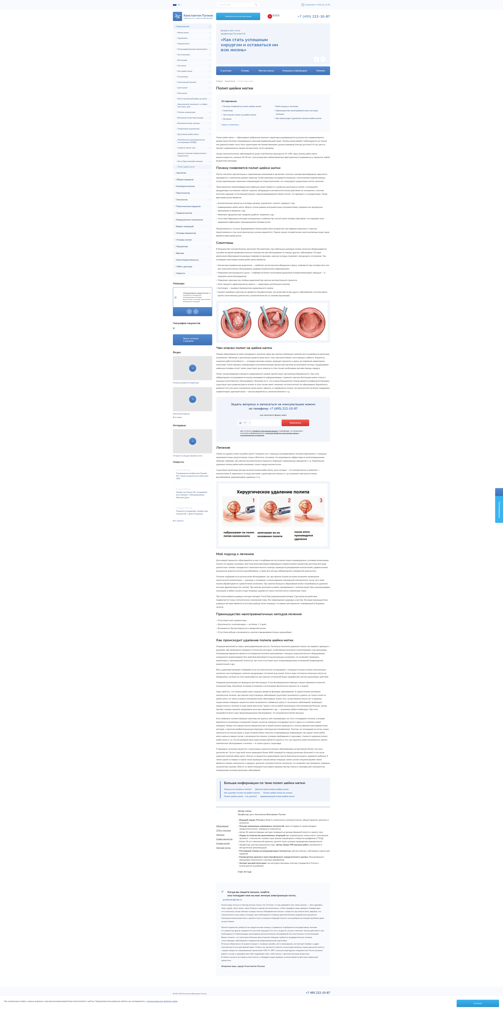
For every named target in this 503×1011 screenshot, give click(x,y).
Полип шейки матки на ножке (277, 793)
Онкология (181, 199)
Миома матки (183, 32)
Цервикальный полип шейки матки (277, 796)
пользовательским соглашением (252, 435)
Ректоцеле (182, 93)
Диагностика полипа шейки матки (272, 789)
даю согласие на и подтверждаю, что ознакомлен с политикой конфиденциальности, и (271, 433)
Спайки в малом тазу (186, 148)
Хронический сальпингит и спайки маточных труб (192, 105)
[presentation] (189, 311)
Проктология (183, 193)
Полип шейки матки (186, 167)
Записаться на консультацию (238, 16)
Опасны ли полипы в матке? (238, 789)
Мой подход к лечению (287, 106)
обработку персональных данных (265, 431)
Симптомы (228, 110)
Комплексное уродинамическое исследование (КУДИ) (191, 141)
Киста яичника (184, 54)
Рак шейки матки (185, 71)
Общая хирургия (184, 179)
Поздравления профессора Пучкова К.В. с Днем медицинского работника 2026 (192, 476)
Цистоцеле (182, 87)
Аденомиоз (182, 38)
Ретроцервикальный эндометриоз (192, 49)
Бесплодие (182, 60)
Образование (222, 826)
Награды (220, 834)
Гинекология (182, 26)
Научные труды (223, 847)
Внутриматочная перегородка (190, 118)
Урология (181, 172)
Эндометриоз (183, 43)
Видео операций (185, 226)
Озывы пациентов (224, 839)
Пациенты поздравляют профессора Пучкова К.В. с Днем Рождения (192, 512)
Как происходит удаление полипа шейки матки (298, 118)
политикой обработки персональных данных (281, 433)
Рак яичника (183, 76)
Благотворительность (187, 259)
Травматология (184, 213)
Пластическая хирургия (188, 206)
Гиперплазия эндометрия (188, 129)
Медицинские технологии (189, 219)
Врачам (180, 253)
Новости (180, 273)
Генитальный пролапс (187, 82)
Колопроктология (185, 186)
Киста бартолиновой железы (190, 161)
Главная (219, 81)
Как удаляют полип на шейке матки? (242, 793)
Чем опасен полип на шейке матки (239, 114)
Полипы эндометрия (186, 112)
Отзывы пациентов (186, 233)
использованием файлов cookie (162, 1001)
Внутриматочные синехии (189, 123)
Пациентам (182, 246)
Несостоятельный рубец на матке (192, 98)
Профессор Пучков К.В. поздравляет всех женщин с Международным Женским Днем (191, 495)
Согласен (478, 1003)
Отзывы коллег (184, 239)
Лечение (227, 119)
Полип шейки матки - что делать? (240, 796)
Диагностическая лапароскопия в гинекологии (192, 154)
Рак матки (182, 65)
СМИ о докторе (184, 266)
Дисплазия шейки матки (188, 134)
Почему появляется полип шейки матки (242, 106)
